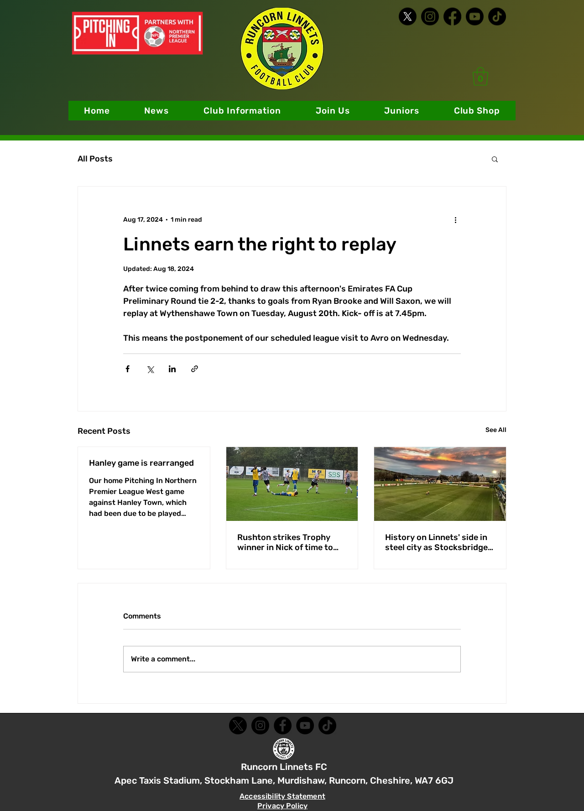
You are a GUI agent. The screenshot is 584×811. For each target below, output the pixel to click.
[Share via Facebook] (127, 368)
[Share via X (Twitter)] (150, 368)
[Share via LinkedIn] (172, 368)
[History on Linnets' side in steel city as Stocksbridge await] (440, 484)
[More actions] (455, 219)
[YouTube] (305, 725)
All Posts (95, 159)
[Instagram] (430, 17)
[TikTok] (497, 17)
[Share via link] (194, 368)
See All (495, 430)
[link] (480, 76)
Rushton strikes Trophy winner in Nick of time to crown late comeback (285, 542)
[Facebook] (452, 17)
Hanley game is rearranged (141, 463)
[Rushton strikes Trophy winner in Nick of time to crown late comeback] (292, 484)
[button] (242, 110)
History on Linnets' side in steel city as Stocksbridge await (436, 542)
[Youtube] (475, 17)
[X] (408, 17)
